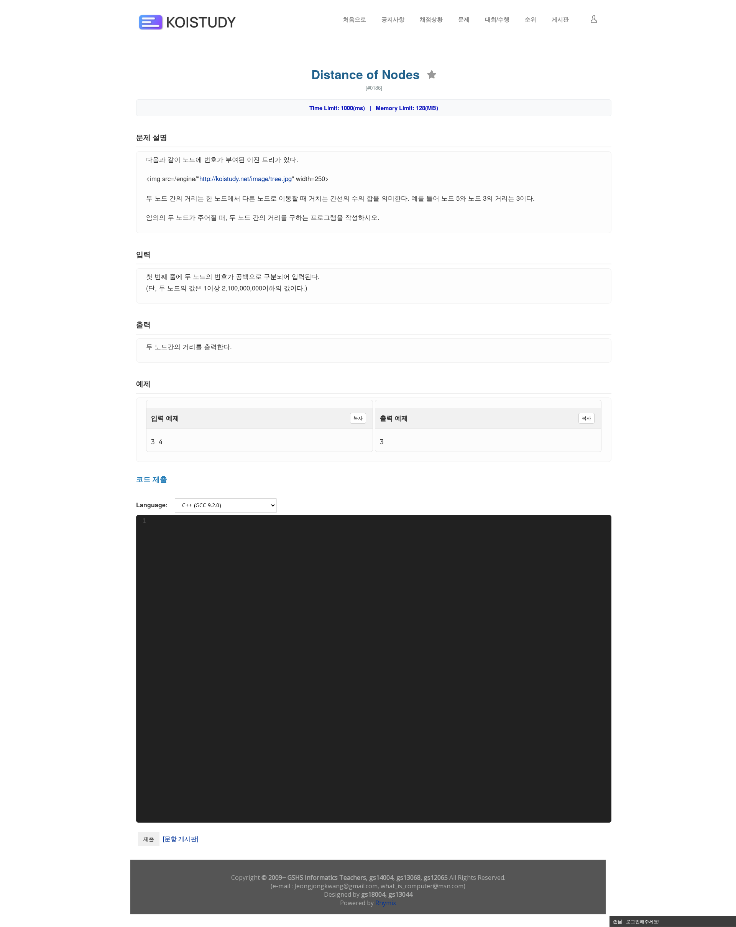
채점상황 (431, 19)
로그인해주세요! (642, 921)
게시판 (560, 19)
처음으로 (354, 19)
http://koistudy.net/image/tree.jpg (245, 178)
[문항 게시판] (180, 838)
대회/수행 (497, 19)
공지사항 (392, 19)
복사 (358, 418)
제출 (148, 839)
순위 (530, 19)
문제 (464, 19)
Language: (152, 504)
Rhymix (385, 903)
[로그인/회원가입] (594, 19)
